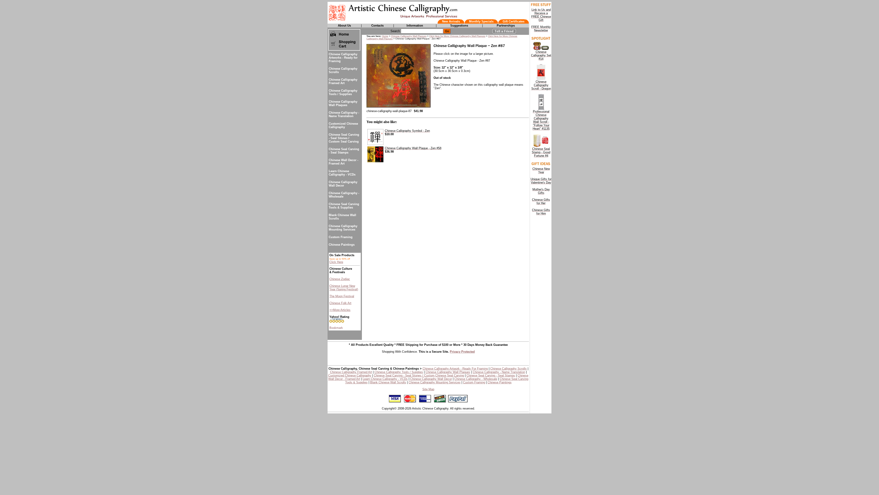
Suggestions (459, 25)
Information (415, 25)
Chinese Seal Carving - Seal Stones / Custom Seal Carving (344, 138)
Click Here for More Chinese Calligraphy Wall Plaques (457, 36)
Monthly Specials (481, 21)
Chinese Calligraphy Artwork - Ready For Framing (455, 368)
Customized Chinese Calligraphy (343, 125)
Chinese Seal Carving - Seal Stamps (344, 150)
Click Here (336, 262)
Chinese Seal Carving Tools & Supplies (344, 205)
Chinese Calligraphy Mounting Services (343, 227)
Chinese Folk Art (340, 303)
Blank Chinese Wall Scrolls (388, 382)
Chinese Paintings (342, 244)
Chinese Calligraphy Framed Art (343, 81)
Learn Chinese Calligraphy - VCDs (342, 172)
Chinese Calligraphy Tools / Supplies (343, 92)
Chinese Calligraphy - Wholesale (475, 379)
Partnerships (506, 25)
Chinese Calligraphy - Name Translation (344, 114)
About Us (344, 25)
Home (385, 36)
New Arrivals (451, 21)
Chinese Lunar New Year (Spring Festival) (343, 287)
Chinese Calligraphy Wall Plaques (343, 103)
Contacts (377, 25)
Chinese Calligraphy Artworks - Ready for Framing (343, 57)
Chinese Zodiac (339, 279)
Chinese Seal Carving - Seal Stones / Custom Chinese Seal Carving (419, 375)
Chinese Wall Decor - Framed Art (343, 161)
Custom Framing (341, 237)
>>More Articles (339, 310)
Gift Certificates (513, 21)
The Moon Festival (341, 296)
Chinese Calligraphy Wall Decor (343, 183)
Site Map (428, 389)
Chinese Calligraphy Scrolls (508, 368)
